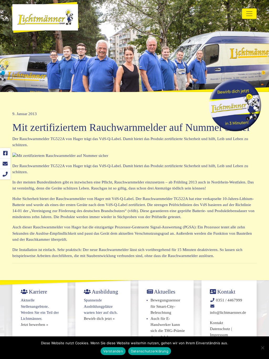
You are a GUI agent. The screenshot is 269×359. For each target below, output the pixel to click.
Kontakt (216, 323)
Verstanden (113, 351)
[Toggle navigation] (249, 13)
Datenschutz (220, 329)
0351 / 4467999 (229, 300)
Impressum (219, 335)
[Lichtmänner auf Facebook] (5, 153)
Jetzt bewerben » (34, 324)
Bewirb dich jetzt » (99, 318)
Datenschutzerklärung (149, 351)
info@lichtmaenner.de (228, 312)
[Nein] (262, 347)
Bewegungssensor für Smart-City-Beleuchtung (165, 306)
